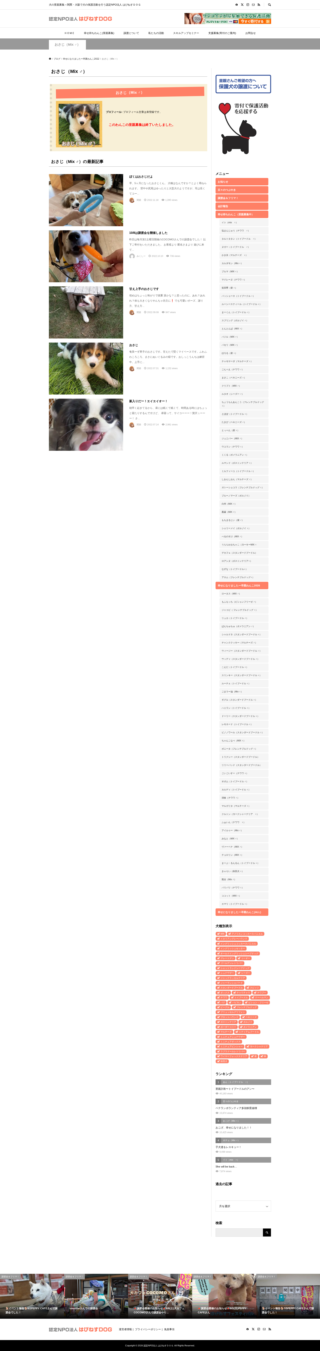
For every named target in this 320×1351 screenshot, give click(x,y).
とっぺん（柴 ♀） (230, 430)
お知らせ (223, 181)
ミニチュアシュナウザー (233, 1037)
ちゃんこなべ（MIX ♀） (234, 740)
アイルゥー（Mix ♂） (232, 830)
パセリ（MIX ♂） (230, 345)
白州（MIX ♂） (229, 504)
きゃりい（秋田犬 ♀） (233, 871)
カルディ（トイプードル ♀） (236, 789)
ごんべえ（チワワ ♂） (233, 369)
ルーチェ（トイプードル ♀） (236, 683)
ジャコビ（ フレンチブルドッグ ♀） (240, 610)
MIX (222, 934)
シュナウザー (227, 973)
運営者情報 (125, 1329)
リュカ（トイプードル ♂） (235, 618)
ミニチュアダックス (231, 1041)
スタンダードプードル (232, 987)
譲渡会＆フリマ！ (228, 198)
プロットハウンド (229, 1017)
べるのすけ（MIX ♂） (232, 536)
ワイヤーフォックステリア (234, 1056)
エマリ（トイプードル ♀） (235, 904)
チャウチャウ (243, 992)
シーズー (245, 973)
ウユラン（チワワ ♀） (233, 446)
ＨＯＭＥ (69, 33)
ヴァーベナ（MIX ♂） (232, 846)
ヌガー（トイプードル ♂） (236, 247)
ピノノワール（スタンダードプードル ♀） (243, 732)
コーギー (245, 958)
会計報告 (223, 206)
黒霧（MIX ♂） (229, 512)
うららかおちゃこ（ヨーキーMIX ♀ (239, 544)
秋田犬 (224, 1061)
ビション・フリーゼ (258, 1002)
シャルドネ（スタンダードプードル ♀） (242, 634)
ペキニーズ (251, 1017)
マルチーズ (226, 1032)
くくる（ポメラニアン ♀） (235, 455)
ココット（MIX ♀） (231, 895)
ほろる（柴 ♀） (229, 353)
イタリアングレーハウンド (234, 938)
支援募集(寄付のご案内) (222, 33)
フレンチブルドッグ (247, 1007)
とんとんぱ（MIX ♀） (232, 328)
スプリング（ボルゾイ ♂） (235, 320)
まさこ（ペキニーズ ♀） (234, 377)
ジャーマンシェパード (232, 983)
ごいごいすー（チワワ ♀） (235, 773)
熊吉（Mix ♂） (229, 879)
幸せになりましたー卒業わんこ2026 (239, 585)
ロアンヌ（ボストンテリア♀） (237, 561)
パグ (223, 1002)
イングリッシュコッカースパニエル (238, 943)
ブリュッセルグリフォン (233, 1012)
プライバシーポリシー (148, 1329)
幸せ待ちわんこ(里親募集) (99, 33)
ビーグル (225, 1007)
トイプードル (241, 997)
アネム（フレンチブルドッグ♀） (238, 577)
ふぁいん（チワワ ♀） (234, 822)
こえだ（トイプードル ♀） (235, 667)
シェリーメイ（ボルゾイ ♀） (236, 528)
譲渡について (131, 33)
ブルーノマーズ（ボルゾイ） (236, 495)
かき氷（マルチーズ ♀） (235, 255)
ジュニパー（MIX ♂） (232, 438)
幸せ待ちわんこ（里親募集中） (236, 214)
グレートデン (227, 958)
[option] (32, 1296)
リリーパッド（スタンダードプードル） (242, 765)
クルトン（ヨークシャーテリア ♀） (240, 814)
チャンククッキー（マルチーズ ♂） (239, 642)
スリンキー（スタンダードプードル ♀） (242, 675)
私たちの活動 (156, 33)
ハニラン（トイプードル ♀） (236, 708)
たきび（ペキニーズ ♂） (234, 422)
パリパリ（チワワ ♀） (233, 887)
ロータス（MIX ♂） (231, 593)
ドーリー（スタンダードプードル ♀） (240, 716)
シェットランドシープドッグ (235, 968)
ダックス (225, 992)
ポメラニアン (250, 1027)
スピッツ (254, 987)
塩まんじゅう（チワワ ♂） (236, 230)
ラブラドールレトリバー (233, 1051)
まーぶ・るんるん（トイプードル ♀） (240, 863)
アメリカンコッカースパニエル (247, 934)
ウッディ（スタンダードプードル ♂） (240, 659)
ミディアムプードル (249, 1032)
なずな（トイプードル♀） (235, 569)
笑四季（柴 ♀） (229, 288)
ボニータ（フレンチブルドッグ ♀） (239, 749)
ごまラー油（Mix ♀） (232, 691)
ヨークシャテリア (259, 1046)
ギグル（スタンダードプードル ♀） (239, 700)
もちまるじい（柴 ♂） (233, 520)
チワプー (261, 992)
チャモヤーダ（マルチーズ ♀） (237, 361)
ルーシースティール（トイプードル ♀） (242, 304)
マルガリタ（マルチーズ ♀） (236, 806)
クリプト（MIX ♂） (231, 386)
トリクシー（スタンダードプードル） (240, 757)
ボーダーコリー (228, 1027)
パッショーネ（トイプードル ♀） (238, 296)
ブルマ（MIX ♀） (230, 271)
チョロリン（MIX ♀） (232, 855)
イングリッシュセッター (233, 948)
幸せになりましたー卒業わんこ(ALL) (239, 912)
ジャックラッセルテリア (233, 978)
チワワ (224, 997)
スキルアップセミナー (186, 33)
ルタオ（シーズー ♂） (233, 394)
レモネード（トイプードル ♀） (237, 724)
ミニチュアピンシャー (232, 1046)
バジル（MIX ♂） (230, 337)
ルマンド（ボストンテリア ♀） (237, 463)
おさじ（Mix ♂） (67, 44)
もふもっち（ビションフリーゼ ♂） (239, 602)
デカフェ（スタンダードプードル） (239, 553)
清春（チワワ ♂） (230, 797)
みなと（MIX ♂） (230, 838)
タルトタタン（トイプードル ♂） (239, 239)
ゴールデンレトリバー (232, 963)
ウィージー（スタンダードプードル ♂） (242, 651)
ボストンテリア (228, 1022)
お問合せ (250, 33)
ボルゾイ (247, 1022)
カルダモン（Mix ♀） (232, 263)
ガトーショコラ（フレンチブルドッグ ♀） (243, 487)
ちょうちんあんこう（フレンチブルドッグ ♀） (243, 404)
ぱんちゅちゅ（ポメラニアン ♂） (238, 626)
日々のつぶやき (227, 189)
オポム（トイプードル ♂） (235, 781)
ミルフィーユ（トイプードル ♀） (238, 471)
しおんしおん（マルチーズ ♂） (237, 479)
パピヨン (236, 1002)
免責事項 (169, 1329)
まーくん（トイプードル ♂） (236, 312)
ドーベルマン (261, 997)
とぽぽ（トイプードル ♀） (235, 414)
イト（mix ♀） (230, 222)
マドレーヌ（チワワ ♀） (234, 279)
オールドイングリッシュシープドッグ (239, 953)
